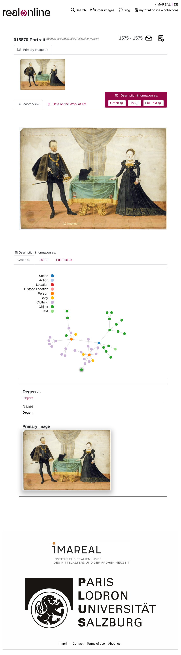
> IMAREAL (162, 4)
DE (176, 4)
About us (114, 643)
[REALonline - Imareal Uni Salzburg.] (30, 10)
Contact (78, 643)
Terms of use (96, 643)
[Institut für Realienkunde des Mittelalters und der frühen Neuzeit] (90, 553)
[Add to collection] (161, 38)
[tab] (33, 50)
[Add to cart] (149, 38)
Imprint (64, 643)
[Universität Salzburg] (91, 602)
